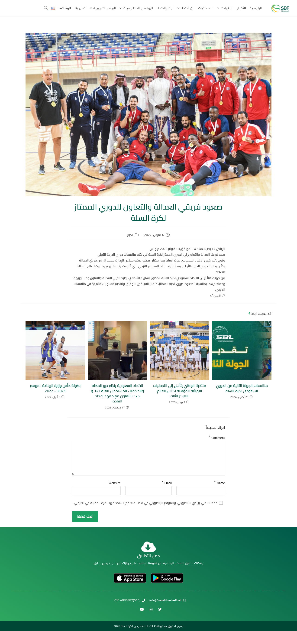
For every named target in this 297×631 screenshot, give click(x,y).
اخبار (130, 235)
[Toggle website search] (45, 8)
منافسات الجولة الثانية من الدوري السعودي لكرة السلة (242, 388)
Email (167, 482)
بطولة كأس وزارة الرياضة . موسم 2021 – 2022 (55, 388)
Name (219, 482)
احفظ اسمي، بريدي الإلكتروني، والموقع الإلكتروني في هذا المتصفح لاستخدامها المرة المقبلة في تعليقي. (146, 503)
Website (115, 483)
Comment (217, 437)
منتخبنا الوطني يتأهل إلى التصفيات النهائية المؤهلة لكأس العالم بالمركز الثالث (179, 390)
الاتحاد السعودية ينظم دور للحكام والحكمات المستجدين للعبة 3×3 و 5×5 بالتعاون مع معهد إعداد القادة (117, 393)
